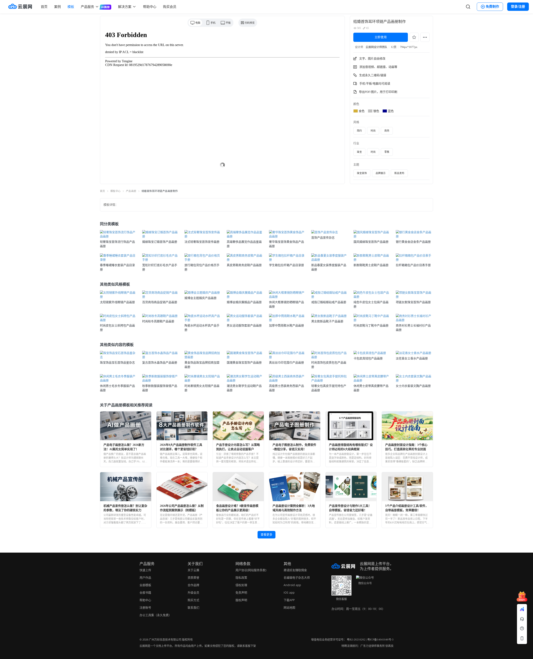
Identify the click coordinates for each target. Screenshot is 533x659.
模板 (70, 6)
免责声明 (241, 592)
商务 (386, 130)
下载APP (289, 600)
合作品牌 (193, 585)
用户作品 (145, 577)
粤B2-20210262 (356, 639)
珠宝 (359, 152)
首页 (44, 6)
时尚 (373, 130)
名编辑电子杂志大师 (297, 577)
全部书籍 (145, 592)
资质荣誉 (193, 577)
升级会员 (193, 592)
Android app (292, 585)
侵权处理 (241, 585)
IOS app (289, 592)
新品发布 (399, 173)
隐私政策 (241, 577)
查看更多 (266, 534)
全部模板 (145, 585)
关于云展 (193, 570)
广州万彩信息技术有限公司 (165, 639)
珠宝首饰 (362, 173)
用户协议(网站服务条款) (250, 570)
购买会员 (169, 6)
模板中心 (115, 191)
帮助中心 (149, 6)
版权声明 (241, 600)
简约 (359, 130)
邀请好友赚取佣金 (295, 570)
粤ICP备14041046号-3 (380, 639)
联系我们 (193, 607)
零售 (386, 152)
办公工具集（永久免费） (155, 615)
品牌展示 (381, 173)
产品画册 (131, 191)
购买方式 (193, 600)
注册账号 (145, 607)
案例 (57, 6)
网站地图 (289, 607)
